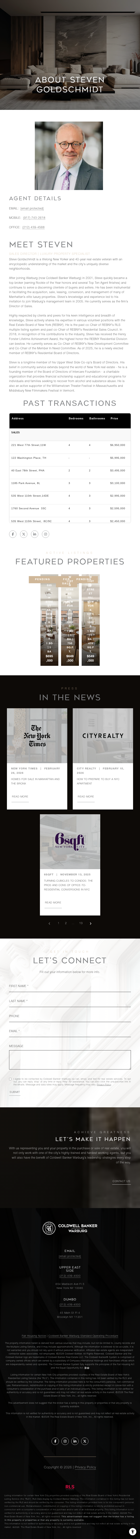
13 (81, 923)
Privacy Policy (104, 1085)
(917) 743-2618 (34, 218)
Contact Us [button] (121, 1181)
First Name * (19, 986)
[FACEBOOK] (12, 534)
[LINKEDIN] (34, 534)
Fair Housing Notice (34, 1336)
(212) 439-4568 (33, 227)
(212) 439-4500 (70, 1276)
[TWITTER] (23, 534)
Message (16, 1046)
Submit (15, 1092)
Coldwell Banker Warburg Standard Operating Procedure (83, 1336)
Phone (14, 1016)
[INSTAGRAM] (45, 534)
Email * (14, 1031)
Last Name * (18, 1001)
